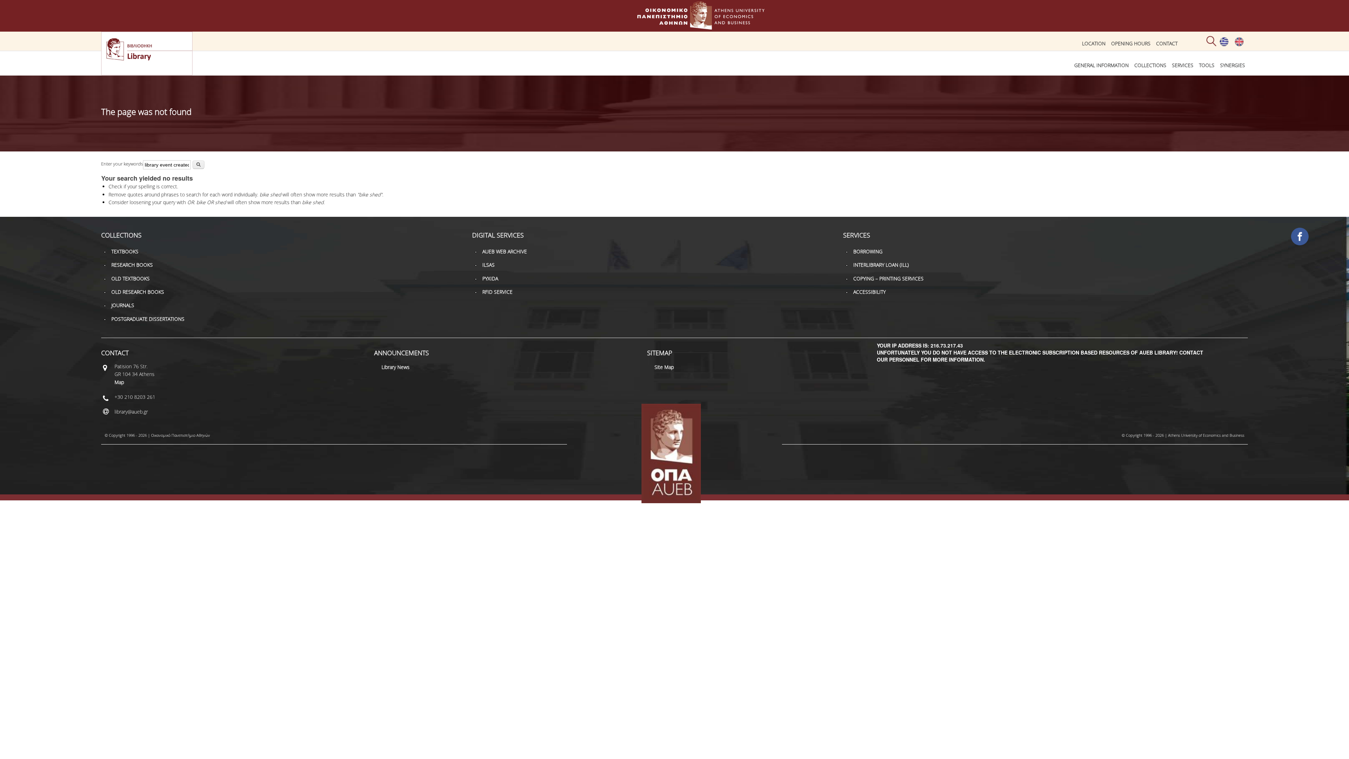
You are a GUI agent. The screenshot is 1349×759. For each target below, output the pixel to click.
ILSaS (488, 264)
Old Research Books (137, 291)
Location (1094, 43)
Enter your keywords (122, 164)
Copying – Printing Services (888, 278)
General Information (1101, 65)
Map (119, 382)
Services (1182, 65)
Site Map (664, 367)
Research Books (132, 264)
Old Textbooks (130, 278)
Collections (1150, 65)
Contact (1167, 43)
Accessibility (869, 291)
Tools (1206, 65)
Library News (396, 367)
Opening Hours (1131, 43)
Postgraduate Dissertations (147, 319)
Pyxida (490, 278)
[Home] (674, 26)
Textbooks (124, 251)
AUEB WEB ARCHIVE (504, 251)
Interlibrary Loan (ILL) (881, 264)
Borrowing (867, 251)
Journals (122, 305)
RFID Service (497, 291)
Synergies (1232, 65)
